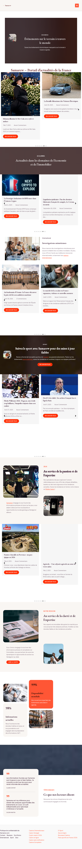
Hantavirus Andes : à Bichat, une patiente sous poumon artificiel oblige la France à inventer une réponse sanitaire (19, 307)
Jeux (16, 838)
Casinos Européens (35, 842)
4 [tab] (42, 146)
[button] (3, 109)
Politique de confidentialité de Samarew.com (9, 832)
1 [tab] (36, 146)
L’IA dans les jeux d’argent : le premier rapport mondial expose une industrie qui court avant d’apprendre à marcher (61, 103)
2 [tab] (38, 146)
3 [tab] (40, 146)
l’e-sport (46, 357)
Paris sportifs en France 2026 (67, 838)
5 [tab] (44, 146)
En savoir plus (10, 115)
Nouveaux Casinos (64, 835)
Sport (12, 838)
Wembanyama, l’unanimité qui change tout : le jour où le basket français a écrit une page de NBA (20, 429)
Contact (2, 835)
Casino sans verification (36, 840)
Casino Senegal (34, 833)
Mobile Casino (49, 489)
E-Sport (60, 830)
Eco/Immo (17, 835)
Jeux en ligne (62, 833)
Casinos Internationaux (36, 830)
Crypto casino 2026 (35, 835)
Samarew (8, 5)
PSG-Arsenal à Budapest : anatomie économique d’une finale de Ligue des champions (18, 566)
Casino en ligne (34, 838)
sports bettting (28, 359)
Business (9, 835)
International (4, 838)
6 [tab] (46, 146)
